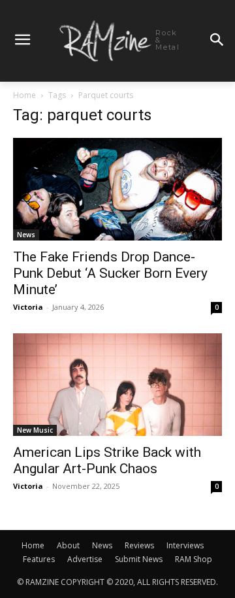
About (68, 545)
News (26, 234)
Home (24, 95)
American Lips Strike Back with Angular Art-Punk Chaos (107, 460)
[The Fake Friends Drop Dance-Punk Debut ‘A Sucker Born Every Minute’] (117, 189)
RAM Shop (193, 559)
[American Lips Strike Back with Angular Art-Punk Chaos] (117, 384)
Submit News (139, 559)
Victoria (28, 307)
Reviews (139, 545)
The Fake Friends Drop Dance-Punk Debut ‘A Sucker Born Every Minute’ (110, 273)
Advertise (84, 559)
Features (39, 559)
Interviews (185, 545)
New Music (35, 430)
